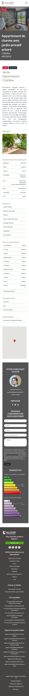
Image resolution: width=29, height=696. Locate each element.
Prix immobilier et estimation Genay (14, 620)
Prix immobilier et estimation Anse (14, 606)
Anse (14, 563)
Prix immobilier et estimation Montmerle (15, 616)
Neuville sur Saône (15, 561)
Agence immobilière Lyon (15, 659)
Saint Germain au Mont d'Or (14, 574)
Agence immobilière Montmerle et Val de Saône (14, 639)
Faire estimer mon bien (14, 589)
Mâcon (15, 576)
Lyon (14, 579)
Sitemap (15, 689)
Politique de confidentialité (12, 454)
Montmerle (14, 569)
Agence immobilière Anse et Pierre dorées (14, 635)
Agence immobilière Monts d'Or (14, 661)
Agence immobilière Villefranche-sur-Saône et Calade (14, 644)
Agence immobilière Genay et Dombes (14, 656)
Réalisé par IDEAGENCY (15, 686)
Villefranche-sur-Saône (14, 558)
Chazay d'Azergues (14, 566)
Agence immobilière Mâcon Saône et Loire (14, 665)
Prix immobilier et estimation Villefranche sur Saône (15, 602)
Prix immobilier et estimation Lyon (14, 613)
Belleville (14, 571)
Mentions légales (15, 681)
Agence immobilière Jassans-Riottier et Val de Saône (14, 652)
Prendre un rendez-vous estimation (14, 591)
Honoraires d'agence (15, 683)
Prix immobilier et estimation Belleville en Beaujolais (14, 609)
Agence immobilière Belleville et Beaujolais (14, 648)
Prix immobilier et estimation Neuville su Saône (14, 623)
